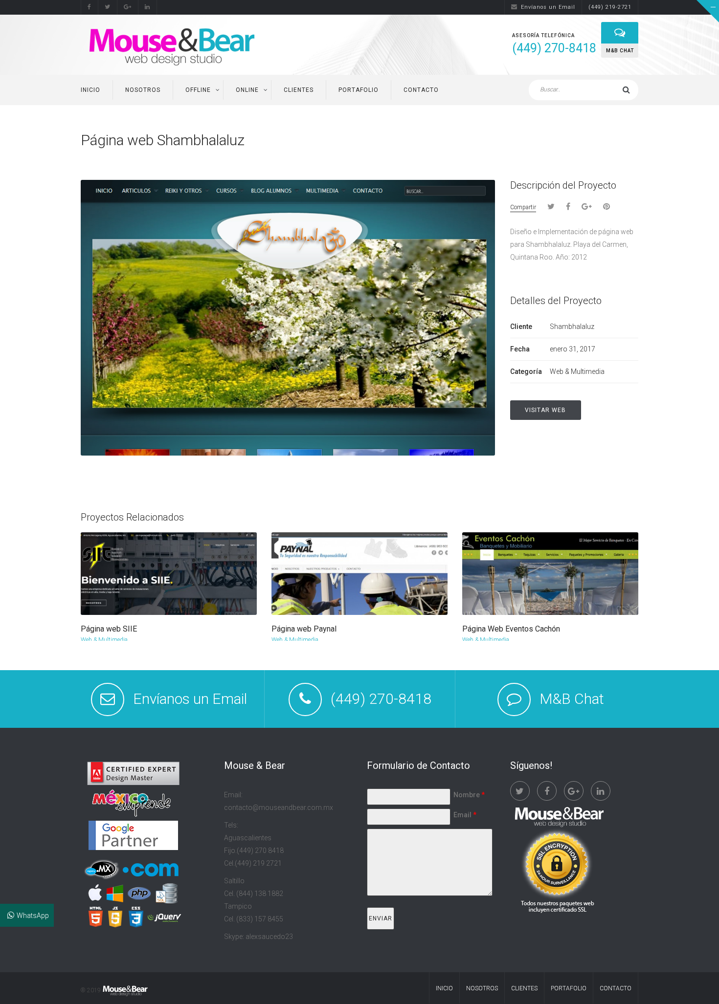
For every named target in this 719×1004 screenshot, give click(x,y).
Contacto (421, 90)
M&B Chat (571, 698)
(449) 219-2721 (609, 7)
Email (464, 815)
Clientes (299, 90)
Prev (616, 141)
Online (247, 90)
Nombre (469, 795)
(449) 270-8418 (381, 698)
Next (631, 141)
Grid (598, 141)
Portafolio (358, 90)
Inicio (90, 90)
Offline (198, 90)
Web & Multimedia (104, 639)
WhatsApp (33, 915)
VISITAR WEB (545, 410)
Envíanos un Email (548, 7)
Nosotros (142, 90)
